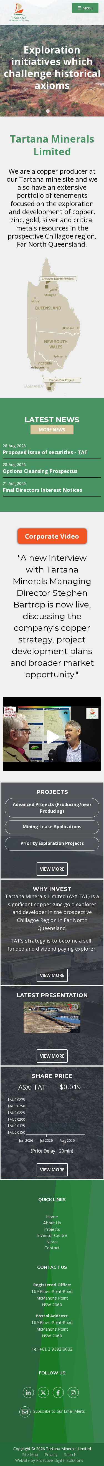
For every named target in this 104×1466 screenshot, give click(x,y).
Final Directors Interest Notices (42, 490)
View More (52, 869)
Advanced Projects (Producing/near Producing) (52, 807)
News (52, 1241)
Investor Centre (52, 1235)
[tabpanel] (52, 58)
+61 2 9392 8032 (56, 1349)
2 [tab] (48, 111)
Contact (52, 1247)
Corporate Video (52, 536)
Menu (87, 8)
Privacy (51, 1454)
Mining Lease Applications (52, 827)
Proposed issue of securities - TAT (45, 452)
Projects (52, 1229)
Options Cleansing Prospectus (40, 471)
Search (70, 1454)
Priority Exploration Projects (52, 843)
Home (52, 1216)
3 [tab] (56, 111)
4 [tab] (64, 111)
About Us (52, 1223)
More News (52, 430)
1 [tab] (39, 111)
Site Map (30, 1454)
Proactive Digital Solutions (59, 1460)
